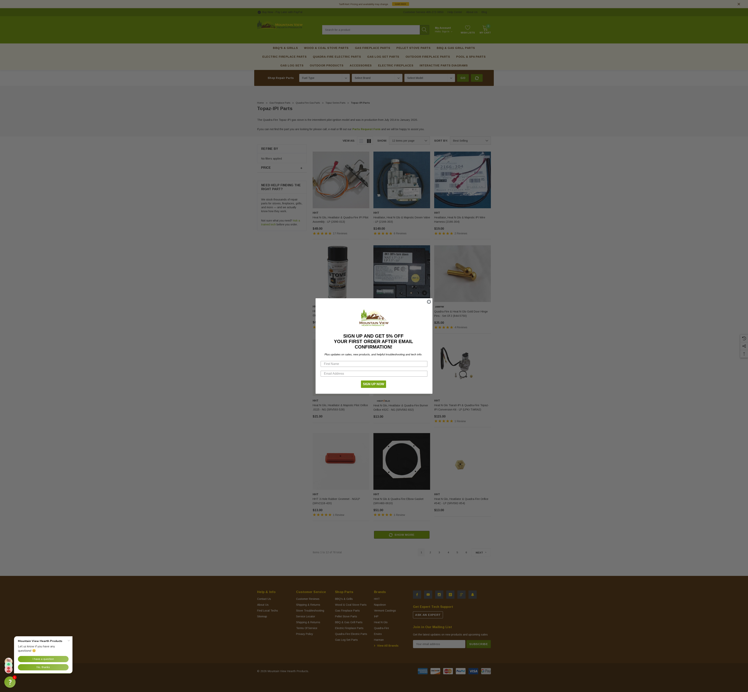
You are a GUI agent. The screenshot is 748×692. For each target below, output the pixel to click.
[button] (10, 682)
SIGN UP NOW (373, 384)
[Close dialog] (429, 302)
